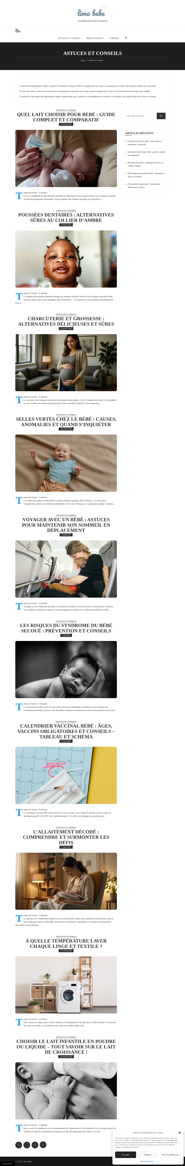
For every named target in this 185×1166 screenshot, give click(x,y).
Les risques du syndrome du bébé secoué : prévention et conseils (66, 628)
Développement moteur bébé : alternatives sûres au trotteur (146, 175)
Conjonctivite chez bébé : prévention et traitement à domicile (145, 143)
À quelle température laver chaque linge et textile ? (66, 943)
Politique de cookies (146, 1161)
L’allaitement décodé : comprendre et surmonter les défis (66, 837)
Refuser (148, 1155)
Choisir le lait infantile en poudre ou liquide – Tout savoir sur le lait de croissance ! (66, 1047)
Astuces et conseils (69, 38)
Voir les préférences (170, 1155)
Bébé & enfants (94, 38)
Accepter (125, 1155)
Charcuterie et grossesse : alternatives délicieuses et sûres (66, 321)
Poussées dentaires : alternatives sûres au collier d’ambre (66, 217)
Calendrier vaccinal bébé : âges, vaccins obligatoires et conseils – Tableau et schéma (66, 731)
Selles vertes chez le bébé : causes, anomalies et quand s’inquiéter (66, 421)
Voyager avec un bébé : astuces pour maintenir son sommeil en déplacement (66, 525)
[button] (179, 1132)
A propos (114, 38)
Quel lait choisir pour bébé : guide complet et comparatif (66, 117)
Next (43, 1144)
